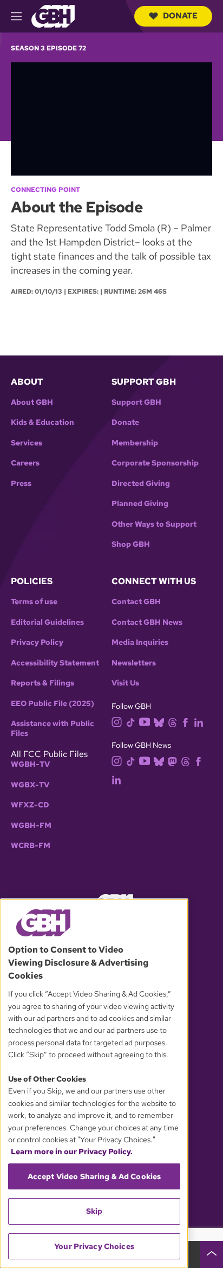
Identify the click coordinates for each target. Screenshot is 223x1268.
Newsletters (134, 663)
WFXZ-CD (30, 805)
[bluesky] (159, 721)
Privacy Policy (37, 642)
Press (21, 483)
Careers (25, 463)
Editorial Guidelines (47, 622)
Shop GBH (131, 544)
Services (26, 443)
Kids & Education (42, 422)
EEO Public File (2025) (52, 703)
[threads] (172, 721)
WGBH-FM (31, 825)
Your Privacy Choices (94, 1246)
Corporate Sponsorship (155, 463)
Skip (94, 1211)
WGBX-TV (30, 785)
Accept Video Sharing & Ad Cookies (94, 1176)
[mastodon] (172, 761)
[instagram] (117, 721)
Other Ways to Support (154, 524)
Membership (135, 443)
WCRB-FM (30, 845)
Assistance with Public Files (52, 728)
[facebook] (185, 721)
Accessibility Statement (55, 663)
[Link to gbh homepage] (53, 15)
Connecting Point (45, 189)
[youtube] (144, 721)
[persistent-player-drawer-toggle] (211, 1254)
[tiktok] (130, 721)
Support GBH (136, 402)
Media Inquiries (140, 642)
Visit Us (125, 683)
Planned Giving (140, 503)
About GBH (32, 402)
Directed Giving (141, 483)
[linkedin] (199, 721)
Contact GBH (136, 601)
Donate (180, 15)
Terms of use (34, 601)
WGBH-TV (30, 764)
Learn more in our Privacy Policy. (72, 1151)
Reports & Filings (42, 683)
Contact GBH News (147, 622)
